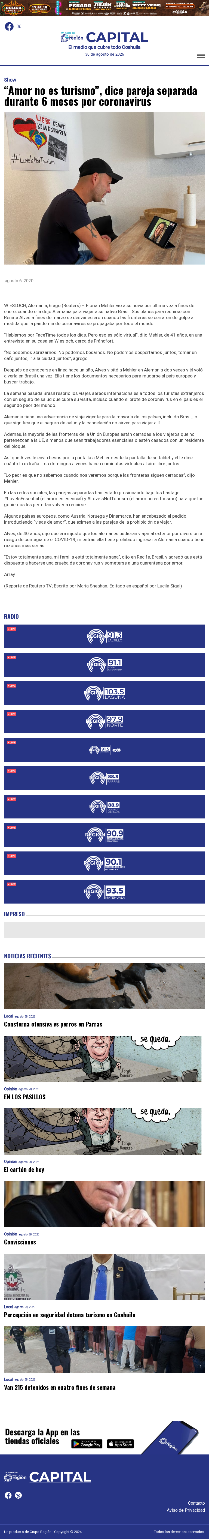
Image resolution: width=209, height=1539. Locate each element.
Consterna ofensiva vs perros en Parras (53, 1024)
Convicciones (20, 1241)
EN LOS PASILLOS (24, 1096)
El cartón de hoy (24, 1169)
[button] (201, 56)
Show (10, 80)
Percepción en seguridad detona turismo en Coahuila (70, 1314)
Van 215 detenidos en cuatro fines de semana (60, 1387)
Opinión (10, 1089)
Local (8, 1016)
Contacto (196, 1503)
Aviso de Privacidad (186, 1510)
